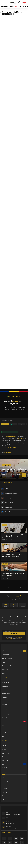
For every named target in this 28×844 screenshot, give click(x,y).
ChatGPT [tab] (13, 424)
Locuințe (4, 690)
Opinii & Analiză (6, 666)
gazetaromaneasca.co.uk (10, 452)
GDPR (4, 784)
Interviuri (4, 662)
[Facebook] (4, 838)
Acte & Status (6, 693)
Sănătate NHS (6, 686)
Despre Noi (5, 745)
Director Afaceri (6, 714)
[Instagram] (16, 838)
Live (13, 721)
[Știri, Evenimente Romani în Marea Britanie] (14, 3)
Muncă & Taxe (6, 682)
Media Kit (4, 768)
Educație (4, 697)
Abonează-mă (14, 633)
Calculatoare (5, 704)
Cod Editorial (5, 753)
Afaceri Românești (7, 658)
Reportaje (5, 669)
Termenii (15, 637)
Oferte (4, 725)
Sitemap (4, 799)
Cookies (4, 788)
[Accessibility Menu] (22, 838)
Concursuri (5, 729)
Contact (4, 757)
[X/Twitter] (10, 838)
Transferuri (5, 701)
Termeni (4, 777)
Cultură (4, 673)
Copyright (5, 792)
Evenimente (5, 654)
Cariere (13, 764)
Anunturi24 (5, 736)
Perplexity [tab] (21, 424)
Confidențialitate (6, 781)
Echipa (4, 749)
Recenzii (4, 718)
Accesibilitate (6, 795)
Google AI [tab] (5, 424)
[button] (3, 2)
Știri (13, 651)
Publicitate (5, 760)
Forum (4, 732)
